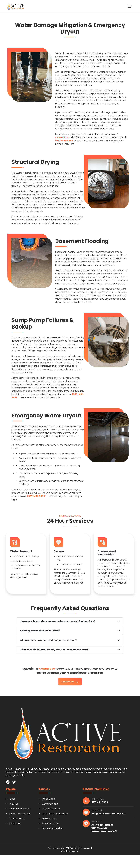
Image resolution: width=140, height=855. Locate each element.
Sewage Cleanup (51, 808)
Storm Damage (50, 803)
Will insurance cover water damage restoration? (48, 640)
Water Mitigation (50, 823)
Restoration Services (19, 813)
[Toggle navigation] (129, 6)
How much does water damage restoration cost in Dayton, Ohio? (57, 621)
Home (12, 798)
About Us (13, 803)
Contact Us (68, 681)
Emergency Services (19, 808)
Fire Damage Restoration (55, 813)
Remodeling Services (53, 828)
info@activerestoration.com (108, 813)
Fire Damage (48, 798)
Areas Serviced (16, 818)
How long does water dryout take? (40, 630)
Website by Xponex (70, 851)
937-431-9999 (99, 802)
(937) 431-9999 (64, 140)
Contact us (61, 137)
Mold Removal (49, 818)
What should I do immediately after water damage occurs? (54, 649)
